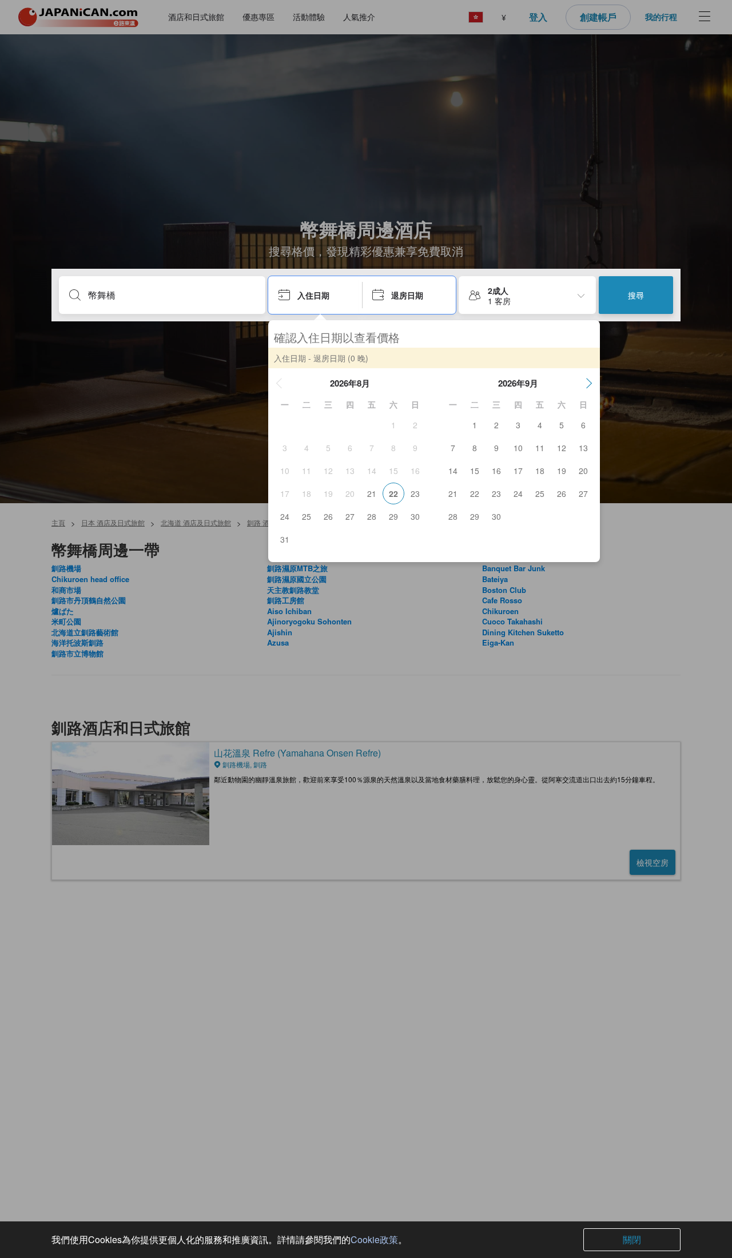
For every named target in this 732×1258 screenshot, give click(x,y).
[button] (279, 383)
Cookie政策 (374, 1239)
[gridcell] (393, 425)
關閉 (632, 1239)
